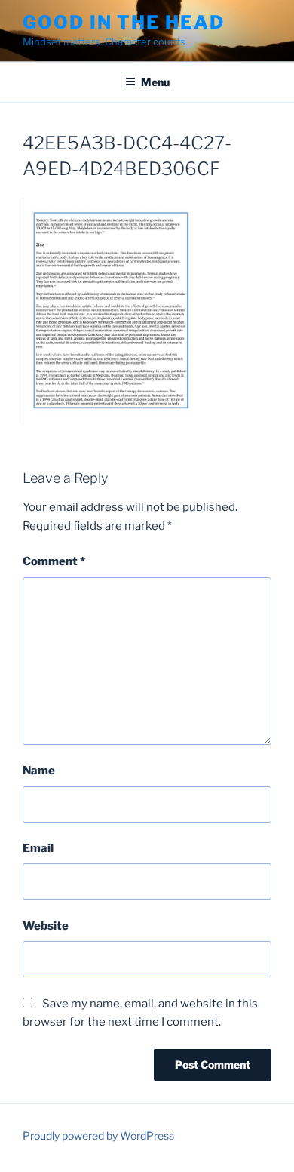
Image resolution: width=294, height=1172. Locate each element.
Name (39, 770)
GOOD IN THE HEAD (124, 22)
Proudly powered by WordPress (98, 1135)
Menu (155, 81)
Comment (54, 561)
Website (46, 926)
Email (38, 848)
